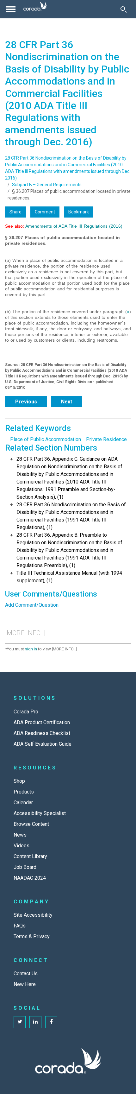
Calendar (23, 803)
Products (24, 792)
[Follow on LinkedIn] (35, 1022)
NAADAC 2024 (30, 878)
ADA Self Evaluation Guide (42, 744)
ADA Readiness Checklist (42, 733)
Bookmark (78, 211)
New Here (25, 984)
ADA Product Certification (42, 722)
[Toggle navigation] (11, 9)
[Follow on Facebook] (51, 1022)
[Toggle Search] (123, 9)
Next (66, 402)
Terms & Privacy (32, 936)
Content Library (30, 856)
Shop (19, 781)
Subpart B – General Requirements (47, 184)
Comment (45, 211)
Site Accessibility (33, 915)
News (20, 835)
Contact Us (26, 974)
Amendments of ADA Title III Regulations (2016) (73, 226)
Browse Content (31, 824)
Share (15, 211)
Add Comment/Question (32, 605)
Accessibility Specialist (40, 813)
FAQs (20, 926)
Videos (21, 846)
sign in (31, 649)
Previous (26, 402)
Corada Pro (26, 712)
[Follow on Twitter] (20, 1022)
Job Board (25, 867)
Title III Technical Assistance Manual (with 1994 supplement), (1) (69, 577)
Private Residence (106, 439)
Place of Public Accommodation (45, 439)
